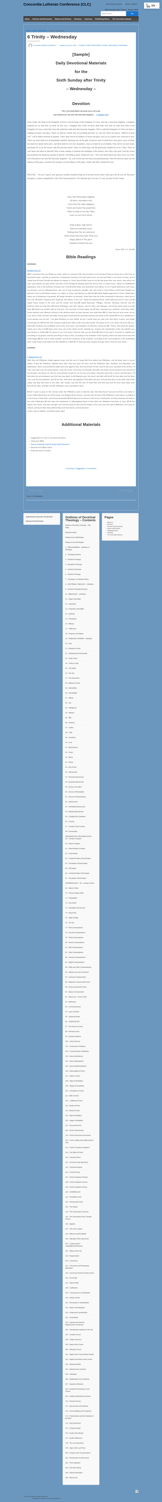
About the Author (71, 532)
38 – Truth (68, 732)
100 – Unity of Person (72, 1041)
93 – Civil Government (73, 1007)
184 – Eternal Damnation (74, 1473)
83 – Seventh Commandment (75, 957)
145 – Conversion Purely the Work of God (79, 1273)
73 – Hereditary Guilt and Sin (75, 908)
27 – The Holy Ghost (72, 678)
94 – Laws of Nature (72, 1012)
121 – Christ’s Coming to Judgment (77, 1147)
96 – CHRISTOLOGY (72, 1022)
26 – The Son (70, 673)
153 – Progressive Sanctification (76, 1312)
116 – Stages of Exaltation (74, 1120)
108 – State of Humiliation (74, 1081)
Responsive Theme (39, 1498)
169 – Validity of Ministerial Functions (78, 1396)
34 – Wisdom (69, 713)
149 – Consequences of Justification (77, 1293)
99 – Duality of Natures (73, 1036)
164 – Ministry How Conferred (75, 1369)
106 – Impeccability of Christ (75, 1071)
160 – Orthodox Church (73, 1349)
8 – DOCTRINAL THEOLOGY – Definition (79, 584)
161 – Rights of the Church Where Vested (79, 1354)
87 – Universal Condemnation (75, 977)
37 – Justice (69, 727)
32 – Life (68, 703)
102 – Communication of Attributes (77, 1051)
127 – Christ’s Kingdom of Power (76, 1177)
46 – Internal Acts (71, 772)
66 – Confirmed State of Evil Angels (77, 873)
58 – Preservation (71, 831)
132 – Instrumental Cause (74, 1202)
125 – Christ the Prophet (73, 1167)
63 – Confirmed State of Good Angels (78, 858)
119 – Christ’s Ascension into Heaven (78, 1135)
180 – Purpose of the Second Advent (77, 1453)
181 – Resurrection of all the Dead (77, 1458)
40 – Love (68, 742)
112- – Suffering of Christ (73, 1101)
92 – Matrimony (70, 1002)
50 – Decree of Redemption (74, 792)
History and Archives (63, 19)
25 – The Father (70, 668)
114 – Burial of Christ (72, 1111)
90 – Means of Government (74, 992)
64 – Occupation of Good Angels (76, 863)
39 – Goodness (70, 737)
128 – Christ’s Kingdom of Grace (76, 1182)
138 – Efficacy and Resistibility (75, 1234)
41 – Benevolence (71, 747)
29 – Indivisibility (71, 688)
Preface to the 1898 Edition (74, 537)
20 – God (68, 643)
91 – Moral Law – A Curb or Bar (76, 997)
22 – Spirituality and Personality (76, 653)
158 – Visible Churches (73, 1339)
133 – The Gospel (71, 1207)
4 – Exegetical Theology (73, 564)
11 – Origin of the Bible (73, 599)
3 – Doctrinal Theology (73, 559)
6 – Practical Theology (73, 574)
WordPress (56, 1498)
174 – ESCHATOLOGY (73, 1423)
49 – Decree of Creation (73, 787)
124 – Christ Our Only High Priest (76, 1162)
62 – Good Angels (71, 853)
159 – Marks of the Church (74, 1344)
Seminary (88, 19)
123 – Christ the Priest (72, 1157)
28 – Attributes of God (72, 683)
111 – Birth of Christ (72, 1096)
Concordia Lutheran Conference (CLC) (57, 4)
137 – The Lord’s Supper (73, 1229)
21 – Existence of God (72, 648)
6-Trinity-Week (122, 45)
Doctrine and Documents (42, 19)
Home (27, 19)
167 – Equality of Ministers (74, 1384)
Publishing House (102, 19)
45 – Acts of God (70, 767)
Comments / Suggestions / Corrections (81, 468)
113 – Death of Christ (72, 1106)
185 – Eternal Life (71, 1478)
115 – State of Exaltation (73, 1115)
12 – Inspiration (70, 604)
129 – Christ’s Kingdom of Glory (76, 1187)
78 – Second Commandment (75, 933)
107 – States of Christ (72, 1076)
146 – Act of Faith (71, 1278)
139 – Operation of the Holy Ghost (77, 1239)
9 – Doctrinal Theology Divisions (76, 589)
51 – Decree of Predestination (75, 797)
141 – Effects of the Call (73, 1251)
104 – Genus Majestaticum (74, 1061)
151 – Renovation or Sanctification (77, 1303)
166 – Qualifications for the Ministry (77, 1379)
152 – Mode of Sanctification (75, 1308)
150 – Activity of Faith (72, 1298)
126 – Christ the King (72, 1172)
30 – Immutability (71, 693)
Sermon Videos (131, 4)
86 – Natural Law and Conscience (77, 972)
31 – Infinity (69, 698)
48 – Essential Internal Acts (74, 782)
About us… (110, 522)
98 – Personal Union (72, 1031)
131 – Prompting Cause (73, 1197)
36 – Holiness (70, 723)
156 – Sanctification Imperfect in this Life (79, 1330)
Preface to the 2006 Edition (74, 542)
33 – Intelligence (71, 708)
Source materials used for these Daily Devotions (50, 444)
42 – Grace (69, 752)
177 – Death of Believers (73, 1438)
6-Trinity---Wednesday (109, 45)
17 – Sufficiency (70, 629)
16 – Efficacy (69, 624)
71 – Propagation (71, 898)
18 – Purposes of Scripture (74, 634)
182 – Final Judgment (72, 1463)
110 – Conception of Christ (74, 1091)
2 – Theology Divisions (73, 554)
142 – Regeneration (72, 1256)
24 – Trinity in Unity (71, 663)
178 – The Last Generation (74, 1443)
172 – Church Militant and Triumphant (78, 1411)
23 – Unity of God (71, 658)
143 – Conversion (71, 1261)
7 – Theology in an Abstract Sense (77, 579)
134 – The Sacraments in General (76, 1212)
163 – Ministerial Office (73, 1364)
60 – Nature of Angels (72, 844)
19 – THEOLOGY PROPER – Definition (78, 638)
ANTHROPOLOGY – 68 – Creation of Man (79, 883)
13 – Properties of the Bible (74, 609)
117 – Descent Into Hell (73, 1125)
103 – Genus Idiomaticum (74, 1056)
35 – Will (68, 718)
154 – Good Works (71, 1317)
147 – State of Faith (72, 1283)
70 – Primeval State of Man (74, 893)
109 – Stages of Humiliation (74, 1086)
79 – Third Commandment (74, 937)
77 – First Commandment (74, 928)
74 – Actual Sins (70, 913)
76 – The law (69, 923)
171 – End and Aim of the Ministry (76, 1406)
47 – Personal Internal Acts (74, 777)
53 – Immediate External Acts (75, 807)
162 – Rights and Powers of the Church (78, 1359)
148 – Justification (71, 1288)
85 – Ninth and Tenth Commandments (78, 967)
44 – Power (69, 762)
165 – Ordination (71, 1374)
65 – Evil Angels (70, 868)
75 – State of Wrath (71, 918)
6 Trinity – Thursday (125, 491)
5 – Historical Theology (73, 569)
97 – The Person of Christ (74, 1026)
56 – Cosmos (69, 821)
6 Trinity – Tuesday (36, 491)
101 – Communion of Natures (75, 1046)
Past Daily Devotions (114, 4)
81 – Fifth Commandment (74, 947)
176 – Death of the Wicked (74, 1433)
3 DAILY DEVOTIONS (39, 31)
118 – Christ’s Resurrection (74, 1130)
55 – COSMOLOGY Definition (75, 816)
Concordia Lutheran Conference (38, 1496)
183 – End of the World (73, 1468)
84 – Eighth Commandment (74, 962)
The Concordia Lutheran (121, 19)
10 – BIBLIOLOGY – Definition (75, 594)
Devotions (38, 496)
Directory (78, 19)
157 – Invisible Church (73, 1335)
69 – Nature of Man (71, 888)
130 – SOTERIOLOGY (72, 1192)
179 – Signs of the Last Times (75, 1448)
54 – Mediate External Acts (74, 812)
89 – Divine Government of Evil (76, 987)
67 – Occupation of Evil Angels (75, 878)
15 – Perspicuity (70, 619)
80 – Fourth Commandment (74, 942)
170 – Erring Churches (73, 1401)
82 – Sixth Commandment (74, 952)
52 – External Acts (71, 802)
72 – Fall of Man (70, 903)
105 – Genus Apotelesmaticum (75, 1066)
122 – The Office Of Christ (74, 1152)
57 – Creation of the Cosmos (75, 826)
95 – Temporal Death (72, 1017)
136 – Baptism (70, 1224)
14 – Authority (70, 614)
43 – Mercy (69, 757)
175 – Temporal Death (73, 1428)
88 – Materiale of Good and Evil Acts (77, 982)
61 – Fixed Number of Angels (75, 848)
